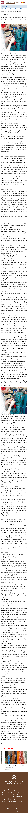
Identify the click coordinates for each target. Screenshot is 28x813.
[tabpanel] (14, 761)
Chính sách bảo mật (18, 796)
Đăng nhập (18, 2)
